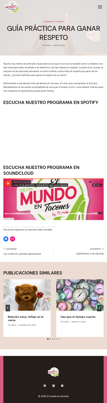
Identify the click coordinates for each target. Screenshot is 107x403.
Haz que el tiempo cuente (78, 317)
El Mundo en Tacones (53, 22)
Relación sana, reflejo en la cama (25, 318)
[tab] (48, 339)
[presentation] (27, 295)
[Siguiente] (99, 308)
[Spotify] (62, 385)
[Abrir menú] (100, 7)
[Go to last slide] (8, 308)
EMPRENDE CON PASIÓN (90, 252)
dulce (48, 45)
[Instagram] (53, 385)
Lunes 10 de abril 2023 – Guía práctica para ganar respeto (38, 227)
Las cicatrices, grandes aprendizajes (22, 252)
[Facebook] (44, 385)
